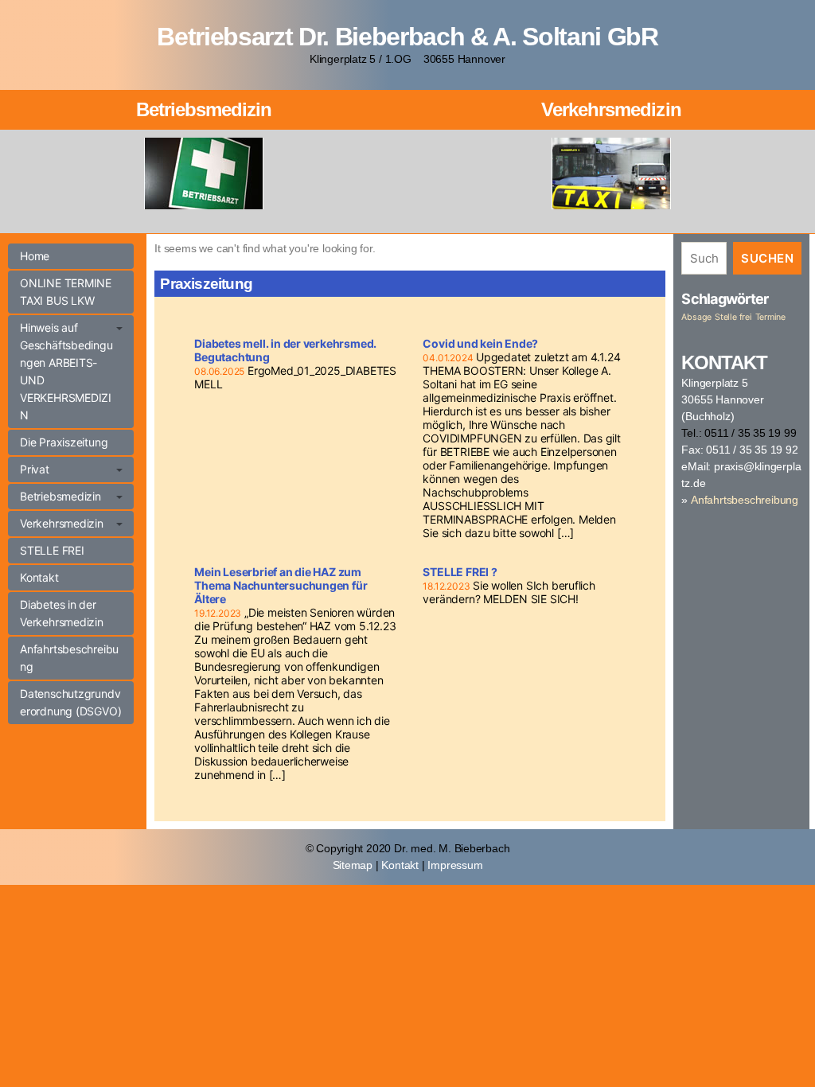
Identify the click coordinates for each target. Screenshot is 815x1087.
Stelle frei (733, 317)
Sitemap (353, 865)
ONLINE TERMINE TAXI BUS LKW (65, 291)
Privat (34, 469)
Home (34, 256)
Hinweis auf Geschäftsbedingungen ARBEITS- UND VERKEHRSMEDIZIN (66, 371)
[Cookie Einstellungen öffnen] (35, 1052)
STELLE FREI (52, 550)
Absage (696, 317)
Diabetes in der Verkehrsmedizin (61, 613)
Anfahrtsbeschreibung (69, 657)
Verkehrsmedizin (610, 109)
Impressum (454, 865)
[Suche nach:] (701, 261)
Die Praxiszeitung (63, 442)
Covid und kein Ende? (480, 343)
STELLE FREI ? (460, 572)
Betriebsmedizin (203, 109)
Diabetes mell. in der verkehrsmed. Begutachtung (285, 350)
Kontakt (39, 577)
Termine (770, 317)
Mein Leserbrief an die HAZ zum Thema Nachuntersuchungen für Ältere (280, 585)
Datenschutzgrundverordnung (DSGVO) (70, 702)
